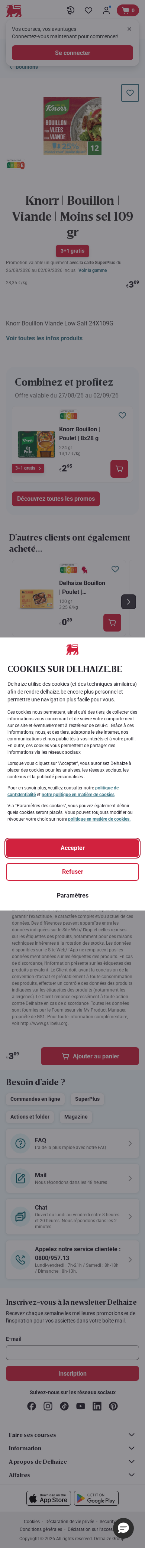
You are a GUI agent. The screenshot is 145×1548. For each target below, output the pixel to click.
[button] (123, 1528)
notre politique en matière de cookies (78, 794)
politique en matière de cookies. (99, 819)
